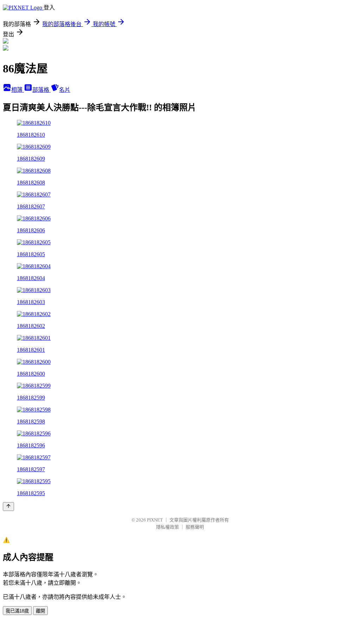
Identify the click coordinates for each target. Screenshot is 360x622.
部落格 (41, 90)
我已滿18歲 (17, 611)
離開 (40, 611)
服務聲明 (195, 527)
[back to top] (8, 506)
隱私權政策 (167, 527)
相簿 (17, 90)
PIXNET (155, 520)
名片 (64, 90)
